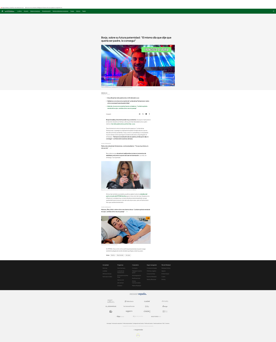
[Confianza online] (138, 336)
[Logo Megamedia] (139, 329)
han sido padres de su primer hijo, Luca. (123, 124)
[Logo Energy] (165, 306)
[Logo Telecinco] (129, 301)
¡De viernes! (120, 283)
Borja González (120, 255)
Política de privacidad (127, 323)
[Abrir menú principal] (273, 11)
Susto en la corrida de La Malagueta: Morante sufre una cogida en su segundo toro (44, 7)
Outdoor (119, 285)
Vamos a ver (120, 280)
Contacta (134, 268)
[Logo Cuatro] (147, 301)
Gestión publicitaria (158, 323)
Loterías (105, 271)
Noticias (105, 268)
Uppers (164, 271)
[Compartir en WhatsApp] (139, 114)
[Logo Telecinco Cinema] (147, 311)
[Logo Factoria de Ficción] (129, 306)
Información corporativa (117, 323)
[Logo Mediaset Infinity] (111, 301)
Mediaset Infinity (166, 268)
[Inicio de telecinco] (2, 11)
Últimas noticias (107, 273)
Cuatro (163, 276)
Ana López (128, 255)
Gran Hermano (121, 268)
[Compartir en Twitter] (143, 114)
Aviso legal (109, 323)
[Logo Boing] (147, 306)
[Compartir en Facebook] (149, 114)
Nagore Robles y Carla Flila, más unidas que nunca (13, 7)
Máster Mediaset (136, 285)
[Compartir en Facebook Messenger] (146, 114)
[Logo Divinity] (165, 301)
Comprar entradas (152, 268)
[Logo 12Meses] (165, 311)
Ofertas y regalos (151, 271)
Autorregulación (136, 275)
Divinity (164, 279)
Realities (113, 255)
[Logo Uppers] (129, 311)
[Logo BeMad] (110, 311)
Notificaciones (136, 278)
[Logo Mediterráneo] (156, 316)
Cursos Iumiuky (151, 273)
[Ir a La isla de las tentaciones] (9, 11)
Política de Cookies (149, 323)
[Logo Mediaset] (138, 295)
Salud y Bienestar (151, 279)
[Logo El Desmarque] (111, 306)
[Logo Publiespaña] (138, 316)
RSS (163, 323)
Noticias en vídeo (107, 276)
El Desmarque (165, 273)
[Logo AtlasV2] (120, 316)
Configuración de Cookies (138, 323)
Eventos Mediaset (152, 276)
